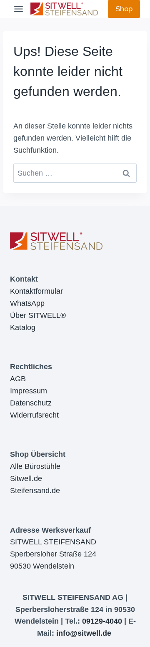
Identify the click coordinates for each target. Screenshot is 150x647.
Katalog (22, 327)
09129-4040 (102, 621)
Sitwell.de (26, 478)
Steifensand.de (35, 490)
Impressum (28, 391)
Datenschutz (31, 403)
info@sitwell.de (83, 633)
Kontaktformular (36, 291)
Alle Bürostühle (35, 466)
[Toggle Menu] (18, 9)
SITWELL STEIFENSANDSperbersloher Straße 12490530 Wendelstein (53, 554)
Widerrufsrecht (34, 415)
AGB (18, 379)
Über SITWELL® (38, 315)
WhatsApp (27, 303)
